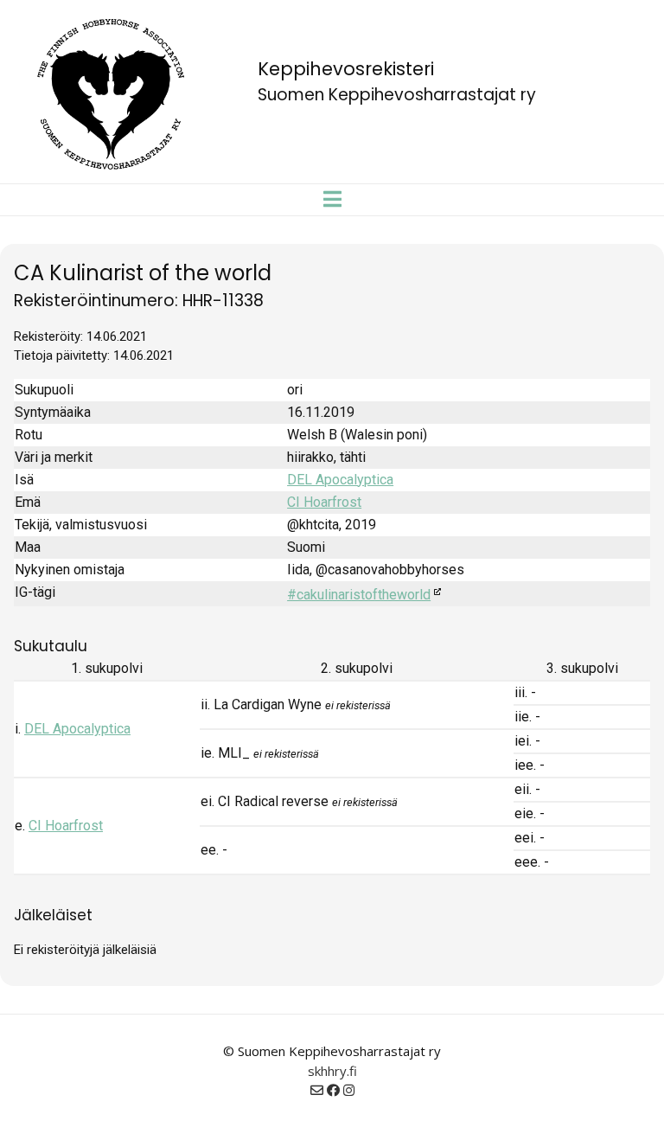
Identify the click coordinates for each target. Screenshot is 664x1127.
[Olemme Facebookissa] (333, 1089)
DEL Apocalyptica (340, 479)
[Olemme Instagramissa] (348, 1089)
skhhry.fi (332, 1070)
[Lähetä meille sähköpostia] (316, 1089)
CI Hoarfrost (324, 502)
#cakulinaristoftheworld (359, 594)
